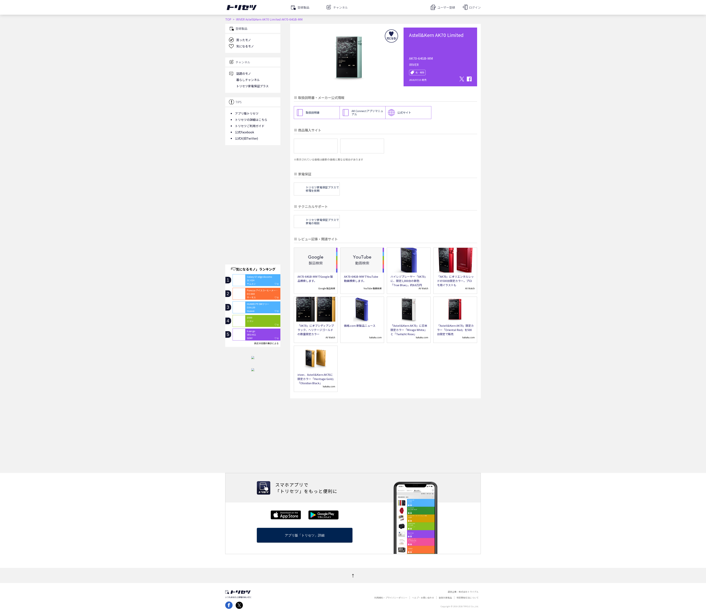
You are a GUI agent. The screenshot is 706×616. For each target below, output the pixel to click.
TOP (228, 19)
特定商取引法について (468, 597)
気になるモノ (245, 46)
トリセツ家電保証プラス (252, 86)
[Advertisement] (252, 177)
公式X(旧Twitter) (246, 138)
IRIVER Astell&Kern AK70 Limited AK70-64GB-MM (269, 19)
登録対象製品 (445, 597)
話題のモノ (243, 73)
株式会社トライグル (469, 591)
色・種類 (420, 72)
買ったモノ (243, 40)
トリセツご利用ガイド (249, 126)
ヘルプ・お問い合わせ (423, 597)
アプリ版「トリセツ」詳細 (305, 535)
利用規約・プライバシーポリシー (390, 597)
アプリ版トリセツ (246, 113)
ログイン (475, 7)
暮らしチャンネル (248, 80)
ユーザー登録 (446, 7)
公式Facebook (244, 132)
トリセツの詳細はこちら (251, 119)
